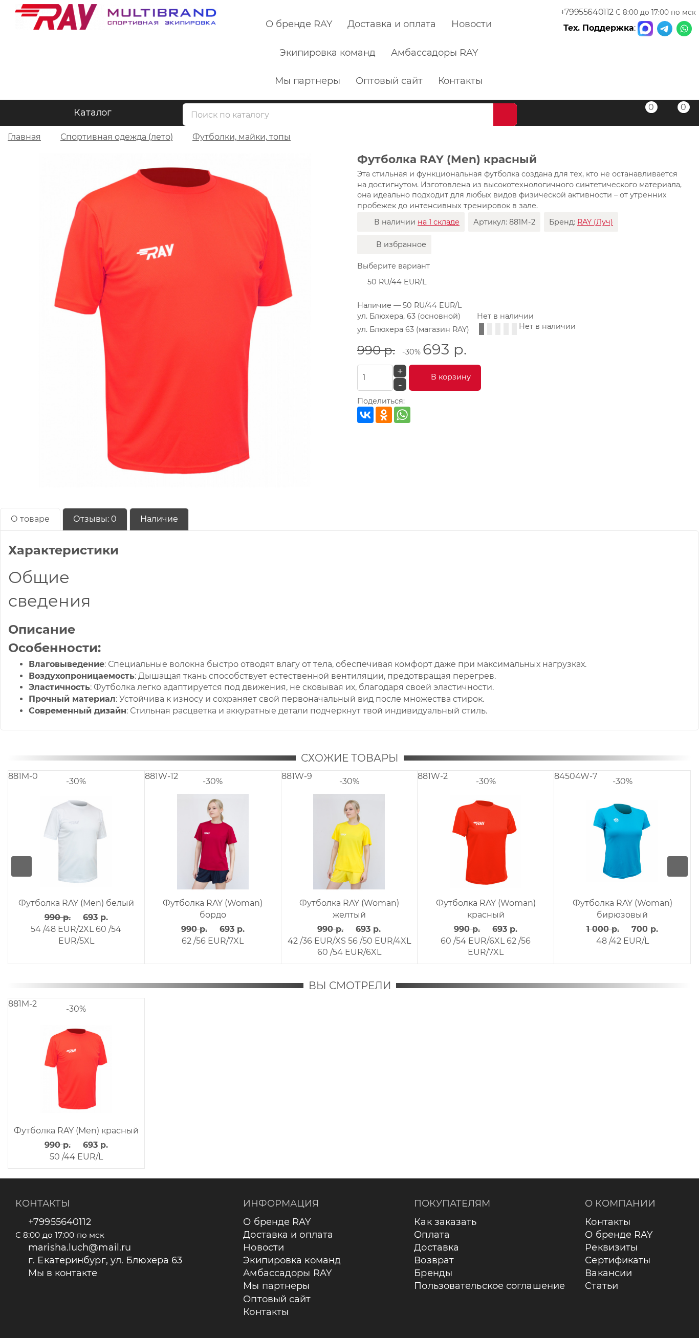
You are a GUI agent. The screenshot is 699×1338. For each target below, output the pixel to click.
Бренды (433, 1273)
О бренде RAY (299, 24)
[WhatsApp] (402, 415)
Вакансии (608, 1273)
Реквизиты (611, 1247)
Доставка (436, 1247)
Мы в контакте (62, 1273)
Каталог (93, 112)
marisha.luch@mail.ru (79, 1247)
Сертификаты (617, 1260)
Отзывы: (95, 519)
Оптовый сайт (389, 80)
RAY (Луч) (595, 222)
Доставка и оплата (391, 24)
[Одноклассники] (384, 415)
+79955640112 (587, 12)
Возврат (434, 1260)
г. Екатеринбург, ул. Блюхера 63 (105, 1260)
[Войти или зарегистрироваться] (611, 114)
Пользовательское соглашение (489, 1285)
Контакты (460, 80)
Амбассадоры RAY (434, 52)
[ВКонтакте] (365, 415)
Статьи (601, 1285)
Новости (471, 24)
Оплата (432, 1234)
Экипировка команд (327, 52)
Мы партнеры (307, 80)
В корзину (451, 377)
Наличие (159, 519)
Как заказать (445, 1222)
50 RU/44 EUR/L (396, 281)
